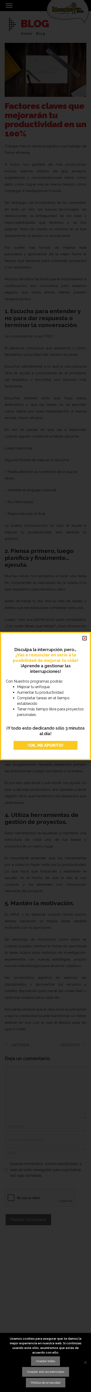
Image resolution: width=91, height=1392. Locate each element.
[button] (84, 638)
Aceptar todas (45, 1361)
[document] (45, 696)
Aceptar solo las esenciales (45, 1371)
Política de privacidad (45, 1382)
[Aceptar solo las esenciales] (85, 1362)
